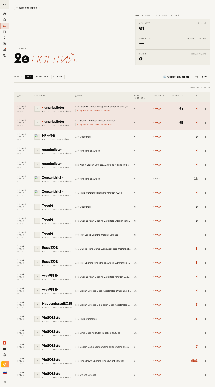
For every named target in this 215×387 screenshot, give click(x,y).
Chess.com (42, 77)
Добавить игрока (28, 7)
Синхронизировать (176, 76)
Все (29, 77)
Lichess (57, 77)
